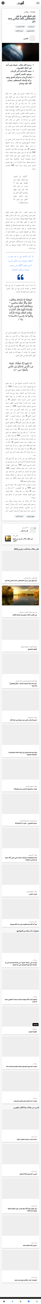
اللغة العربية (29, 891)
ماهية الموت (32, 1032)
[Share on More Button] (4, 1301)
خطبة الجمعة (33, 922)
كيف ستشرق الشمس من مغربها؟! (25, 789)
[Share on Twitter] (20, 1301)
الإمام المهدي (30, 31)
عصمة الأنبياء (19, 31)
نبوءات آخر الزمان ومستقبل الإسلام (25, 1101)
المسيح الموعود (24, 821)
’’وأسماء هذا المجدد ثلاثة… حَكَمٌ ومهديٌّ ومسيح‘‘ (23, 685)
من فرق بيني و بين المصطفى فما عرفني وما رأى (21, 580)
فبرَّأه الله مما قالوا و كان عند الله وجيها (23, 924)
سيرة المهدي (33, 821)
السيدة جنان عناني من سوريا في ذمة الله (23, 720)
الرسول (31, 855)
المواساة (30, 717)
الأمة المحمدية (20, 26)
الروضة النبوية (33, 646)
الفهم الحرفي (29, 786)
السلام (21, 612)
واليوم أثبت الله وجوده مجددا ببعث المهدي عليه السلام (21, 1000)
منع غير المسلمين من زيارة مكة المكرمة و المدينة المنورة (23, 753)
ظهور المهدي (24, 646)
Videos (34, 1029)
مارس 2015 (18, 549)
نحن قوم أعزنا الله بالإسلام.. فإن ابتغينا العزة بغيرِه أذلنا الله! (22, 1210)
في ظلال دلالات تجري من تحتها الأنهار (25, 615)
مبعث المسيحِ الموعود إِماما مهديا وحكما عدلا (21, 1066)
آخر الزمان (27, 578)
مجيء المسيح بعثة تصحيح (28, 1174)
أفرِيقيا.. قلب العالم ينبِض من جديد (26, 1280)
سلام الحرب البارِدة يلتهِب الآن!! (27, 1139)
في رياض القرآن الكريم (30, 612)
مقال (35, 717)
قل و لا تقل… (32, 894)
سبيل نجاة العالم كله (30, 1245)
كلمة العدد (34, 578)
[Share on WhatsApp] (37, 1301)
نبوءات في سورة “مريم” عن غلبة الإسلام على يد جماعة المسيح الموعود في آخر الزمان (21, 964)
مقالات (35, 960)
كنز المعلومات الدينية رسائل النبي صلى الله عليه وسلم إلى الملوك (21, 859)
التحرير (16, 1107)
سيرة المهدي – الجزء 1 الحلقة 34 (26, 823)
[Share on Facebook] (29, 1301)
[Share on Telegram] (12, 1301)
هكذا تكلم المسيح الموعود (30, 681)
